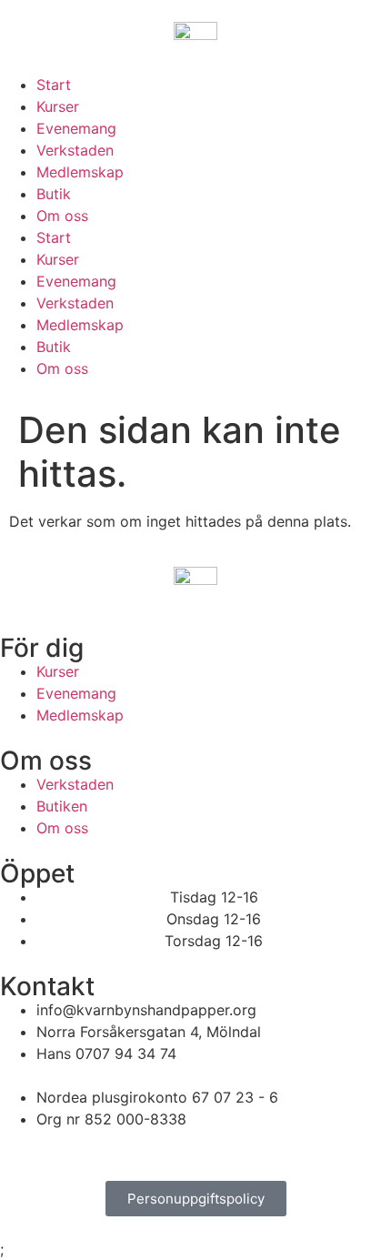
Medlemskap (80, 172)
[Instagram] (72, 1152)
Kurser (57, 106)
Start (53, 85)
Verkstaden (75, 150)
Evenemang (76, 128)
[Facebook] (22, 1152)
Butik (53, 194)
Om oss (62, 216)
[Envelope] (122, 1152)
